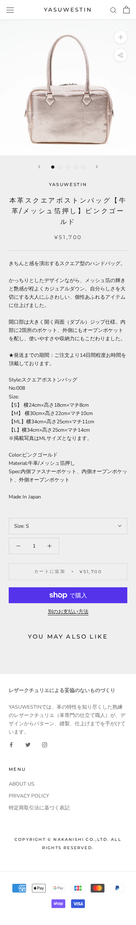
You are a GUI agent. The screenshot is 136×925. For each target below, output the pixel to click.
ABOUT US (21, 784)
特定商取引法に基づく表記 (39, 807)
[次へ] (97, 166)
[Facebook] (11, 744)
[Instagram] (44, 744)
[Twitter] (27, 744)
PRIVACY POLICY (29, 795)
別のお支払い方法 (68, 611)
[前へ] (39, 166)
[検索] (113, 10)
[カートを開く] (126, 9)
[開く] (10, 10)
